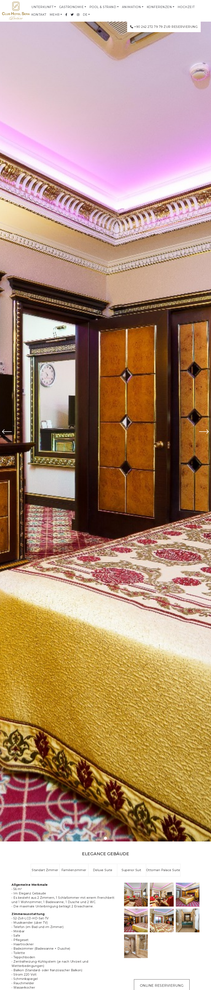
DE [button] (85, 14)
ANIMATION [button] (131, 7)
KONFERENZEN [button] (159, 7)
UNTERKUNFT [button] (42, 7)
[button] (96, 838)
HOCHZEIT (186, 7)
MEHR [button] (55, 14)
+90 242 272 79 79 (148, 27)
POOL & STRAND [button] (102, 7)
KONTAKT (38, 14)
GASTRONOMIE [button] (71, 7)
